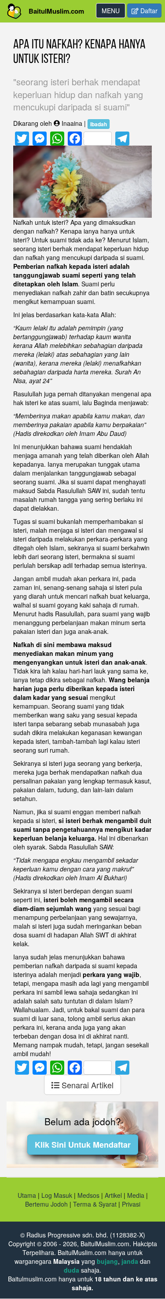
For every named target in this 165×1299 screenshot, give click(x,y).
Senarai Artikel (86, 1084)
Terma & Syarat (95, 1204)
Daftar (148, 10)
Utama (27, 1195)
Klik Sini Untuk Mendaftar (83, 1144)
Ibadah (98, 124)
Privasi (131, 1204)
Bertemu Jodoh (46, 1204)
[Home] (14, 11)
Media (135, 1195)
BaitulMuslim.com (56, 11)
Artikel (113, 1195)
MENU (113, 12)
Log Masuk (56, 1195)
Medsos (87, 1195)
